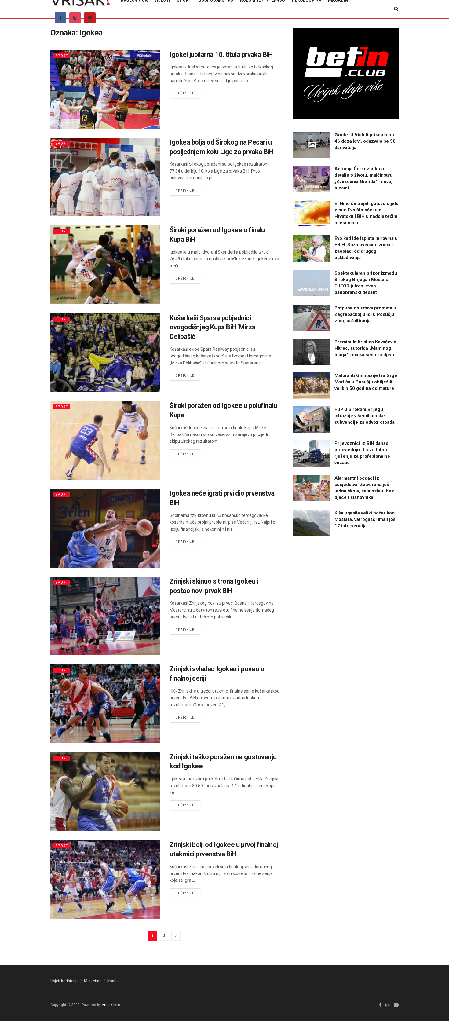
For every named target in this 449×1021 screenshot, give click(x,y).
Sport (61, 56)
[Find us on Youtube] (90, 18)
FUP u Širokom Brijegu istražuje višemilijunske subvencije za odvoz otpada (364, 416)
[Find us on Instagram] (75, 18)
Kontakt (114, 981)
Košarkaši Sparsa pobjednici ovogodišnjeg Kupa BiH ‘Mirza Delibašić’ (212, 327)
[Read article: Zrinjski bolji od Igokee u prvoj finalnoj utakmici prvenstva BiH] (105, 879)
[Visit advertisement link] (346, 73)
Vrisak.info (111, 1005)
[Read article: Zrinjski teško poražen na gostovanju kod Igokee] (105, 791)
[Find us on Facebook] (60, 18)
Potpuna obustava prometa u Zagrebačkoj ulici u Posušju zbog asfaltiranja (365, 314)
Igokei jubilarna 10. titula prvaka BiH (221, 54)
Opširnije (187, 93)
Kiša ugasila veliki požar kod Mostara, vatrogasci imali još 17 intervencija (365, 519)
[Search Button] (396, 9)
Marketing (93, 981)
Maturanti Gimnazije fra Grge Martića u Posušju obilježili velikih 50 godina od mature (365, 382)
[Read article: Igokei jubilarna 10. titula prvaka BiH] (105, 89)
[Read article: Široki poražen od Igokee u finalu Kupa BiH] (105, 264)
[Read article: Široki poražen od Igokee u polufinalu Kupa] (105, 440)
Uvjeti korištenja (64, 981)
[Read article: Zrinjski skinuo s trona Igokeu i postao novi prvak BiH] (105, 616)
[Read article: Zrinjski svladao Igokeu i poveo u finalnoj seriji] (105, 703)
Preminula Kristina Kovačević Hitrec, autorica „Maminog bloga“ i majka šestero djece (365, 348)
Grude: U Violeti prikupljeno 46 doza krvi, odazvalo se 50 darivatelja (365, 141)
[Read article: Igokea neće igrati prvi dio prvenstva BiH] (105, 528)
